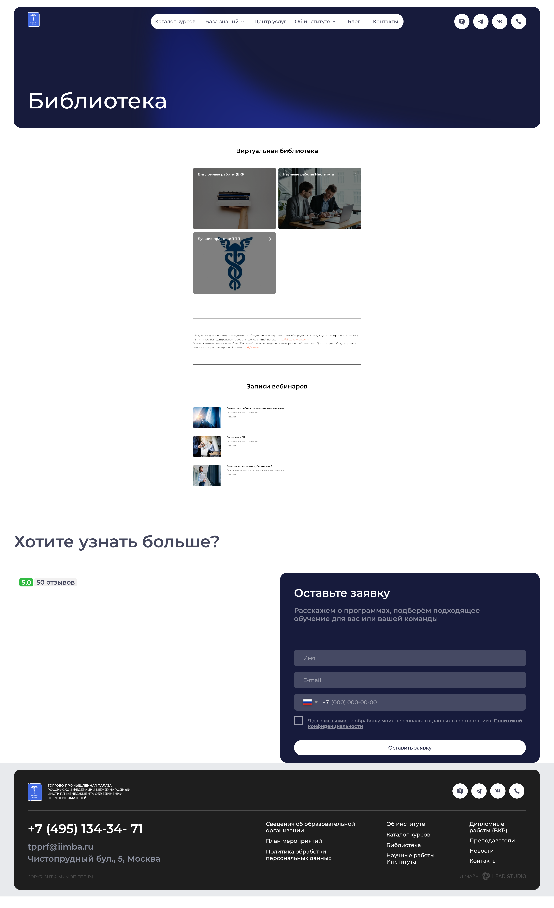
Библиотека (403, 845)
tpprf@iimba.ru (253, 347)
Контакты (483, 860)
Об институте (405, 823)
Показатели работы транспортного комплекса (255, 408)
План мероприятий (294, 840)
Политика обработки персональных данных (299, 854)
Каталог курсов (408, 834)
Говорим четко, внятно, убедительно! (249, 466)
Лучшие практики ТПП (219, 239)
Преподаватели (492, 840)
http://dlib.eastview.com (293, 339)
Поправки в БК (236, 437)
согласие (336, 720)
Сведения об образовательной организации (310, 827)
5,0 (26, 582)
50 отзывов (56, 582)
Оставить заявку (410, 748)
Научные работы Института (308, 174)
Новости (481, 850)
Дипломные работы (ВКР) (222, 174)
